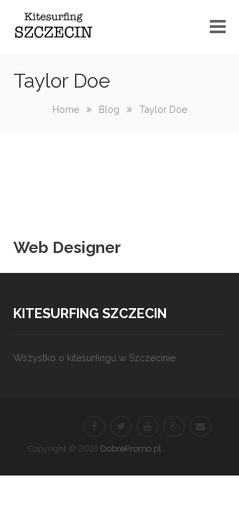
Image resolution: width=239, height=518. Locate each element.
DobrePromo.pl (130, 449)
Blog (109, 109)
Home (65, 109)
